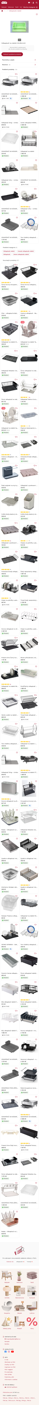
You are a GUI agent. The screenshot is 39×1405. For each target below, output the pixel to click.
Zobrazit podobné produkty (12, 54)
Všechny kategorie (29, 7)
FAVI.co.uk (11, 1400)
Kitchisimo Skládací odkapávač (11, 887)
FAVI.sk (5, 1398)
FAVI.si (29, 1400)
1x (29, 91)
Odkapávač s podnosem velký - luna (13, 543)
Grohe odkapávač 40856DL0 (30, 122)
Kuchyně (32, 1297)
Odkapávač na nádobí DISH (10, 342)
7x (29, 311)
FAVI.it (33, 1398)
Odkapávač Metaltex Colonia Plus (12, 371)
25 (17, 351)
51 (36, 379)
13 (36, 351)
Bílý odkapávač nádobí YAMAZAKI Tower (14, 1002)
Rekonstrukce (19, 1297)
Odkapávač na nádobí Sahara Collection (14, 428)
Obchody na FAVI (10, 1362)
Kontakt (7, 1341)
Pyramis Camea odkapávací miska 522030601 (15, 973)
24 (17, 264)
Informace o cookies (11, 1379)
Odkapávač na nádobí (27, 151)
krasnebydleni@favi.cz (13, 1339)
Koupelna (7, 1313)
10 (36, 465)
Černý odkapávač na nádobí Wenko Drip (14, 399)
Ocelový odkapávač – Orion (10, 457)
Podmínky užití (9, 1377)
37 (17, 637)
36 (36, 264)
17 (17, 379)
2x (29, 206)
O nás (6, 1359)
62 (36, 293)
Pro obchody (8, 1372)
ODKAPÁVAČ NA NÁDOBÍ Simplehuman (13, 94)
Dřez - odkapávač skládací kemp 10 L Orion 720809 (17, 313)
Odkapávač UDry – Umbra (9, 180)
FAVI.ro (16, 1398)
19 (17, 695)
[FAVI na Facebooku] (5, 1351)
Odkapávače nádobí (15, 11)
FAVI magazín (9, 1369)
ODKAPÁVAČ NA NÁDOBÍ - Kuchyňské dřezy (15, 151)
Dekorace (11, 7)
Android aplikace (12, 1387)
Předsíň (19, 1328)
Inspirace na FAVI (10, 1367)
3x (10, 540)
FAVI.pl (10, 1398)
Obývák (19, 1313)
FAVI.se (5, 1400)
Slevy (32, 1328)
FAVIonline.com (7, 1392)
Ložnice (32, 1313)
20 (17, 666)
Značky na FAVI (9, 1364)
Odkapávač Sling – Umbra (9, 122)
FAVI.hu (21, 1398)
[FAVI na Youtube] (12, 1351)
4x (29, 282)
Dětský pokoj (7, 1328)
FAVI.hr (27, 1398)
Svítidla (7, 1297)
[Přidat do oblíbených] (36, 14)
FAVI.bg (18, 1400)
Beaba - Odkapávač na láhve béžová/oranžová (16, 1231)
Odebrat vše (10, 1261)
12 (36, 322)
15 (36, 810)
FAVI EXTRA (8, 1374)
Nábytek (4, 7)
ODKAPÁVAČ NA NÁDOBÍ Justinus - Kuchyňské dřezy (18, 209)
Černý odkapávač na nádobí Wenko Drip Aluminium (17, 1174)
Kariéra (7, 1344)
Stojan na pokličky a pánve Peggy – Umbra (15, 600)
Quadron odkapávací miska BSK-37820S (14, 858)
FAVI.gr (24, 1400)
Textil (16, 7)
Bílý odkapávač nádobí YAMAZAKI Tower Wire (15, 1030)
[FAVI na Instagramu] (9, 1351)
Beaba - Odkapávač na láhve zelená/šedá (14, 830)
